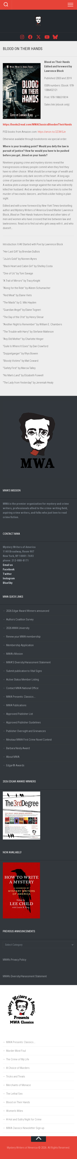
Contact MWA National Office (22, 688)
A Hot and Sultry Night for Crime (23, 1119)
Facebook (8, 569)
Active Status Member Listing (22, 679)
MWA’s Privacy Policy (14, 959)
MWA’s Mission (14, 653)
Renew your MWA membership (23, 636)
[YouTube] (47, 36)
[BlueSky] (55, 36)
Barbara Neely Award (18, 748)
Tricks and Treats (15, 1076)
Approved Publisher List (19, 714)
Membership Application (20, 645)
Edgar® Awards (15, 765)
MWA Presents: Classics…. (21, 696)
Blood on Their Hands (18, 1102)
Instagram (9, 578)
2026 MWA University (17, 628)
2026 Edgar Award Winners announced (27, 611)
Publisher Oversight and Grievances (26, 731)
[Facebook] (30, 36)
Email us (8, 565)
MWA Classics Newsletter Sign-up (25, 1128)
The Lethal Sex (14, 1093)
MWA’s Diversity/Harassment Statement (25, 976)
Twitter (7, 574)
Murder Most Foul (16, 1050)
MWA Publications (16, 705)
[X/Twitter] (38, 36)
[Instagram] (22, 36)
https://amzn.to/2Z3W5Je (52, 131)
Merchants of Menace (18, 1085)
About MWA (12, 756)
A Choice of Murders (18, 1068)
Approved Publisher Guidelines (23, 722)
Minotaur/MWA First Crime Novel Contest (29, 739)
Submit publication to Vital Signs (24, 671)
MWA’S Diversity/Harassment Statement (28, 662)
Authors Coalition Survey (19, 619)
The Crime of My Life (17, 1059)
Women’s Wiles (14, 1111)
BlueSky (8, 583)
